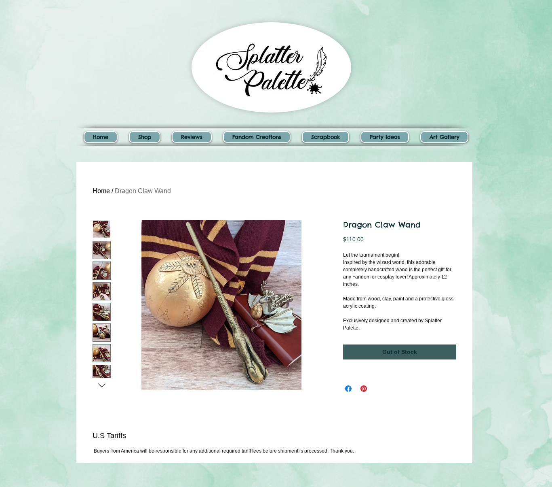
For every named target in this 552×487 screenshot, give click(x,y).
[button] (144, 137)
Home (101, 190)
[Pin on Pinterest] (364, 388)
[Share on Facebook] (348, 388)
